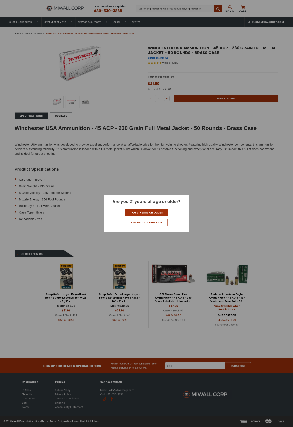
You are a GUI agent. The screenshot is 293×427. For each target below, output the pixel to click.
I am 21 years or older (147, 212)
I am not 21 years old (146, 222)
